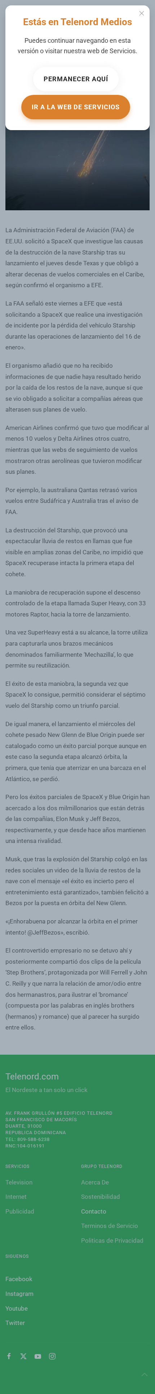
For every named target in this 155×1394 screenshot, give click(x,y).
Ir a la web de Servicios (76, 107)
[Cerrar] (141, 13)
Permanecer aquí (76, 79)
